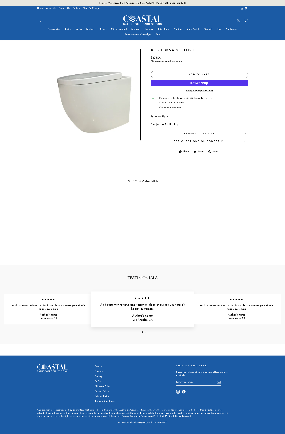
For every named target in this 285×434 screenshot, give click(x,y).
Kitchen (90, 29)
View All (207, 29)
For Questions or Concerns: (199, 141)
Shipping (155, 61)
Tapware (149, 29)
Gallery (76, 8)
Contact (99, 372)
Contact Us (64, 8)
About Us (51, 8)
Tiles (219, 29)
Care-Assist (193, 29)
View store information (170, 107)
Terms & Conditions (104, 401)
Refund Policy (102, 391)
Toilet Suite (164, 29)
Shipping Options (199, 134)
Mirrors (103, 29)
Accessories (54, 29)
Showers (135, 29)
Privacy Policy (102, 396)
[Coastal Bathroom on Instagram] (178, 392)
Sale (158, 34)
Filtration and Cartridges (138, 34)
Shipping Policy (102, 386)
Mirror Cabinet (119, 29)
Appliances (231, 29)
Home (40, 8)
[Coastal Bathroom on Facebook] (184, 392)
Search (98, 366)
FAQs (98, 381)
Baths (79, 29)
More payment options (199, 90)
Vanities (178, 29)
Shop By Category (92, 8)
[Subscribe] (219, 382)
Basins (67, 29)
